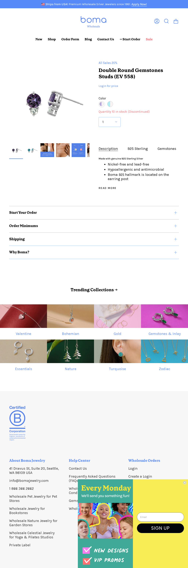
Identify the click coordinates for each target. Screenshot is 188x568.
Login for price (108, 86)
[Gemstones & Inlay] (164, 316)
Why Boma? (19, 252)
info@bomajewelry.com (29, 481)
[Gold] (117, 316)
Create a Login (140, 476)
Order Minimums (23, 226)
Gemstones (167, 149)
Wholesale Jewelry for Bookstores (27, 511)
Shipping (17, 239)
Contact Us (78, 468)
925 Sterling (138, 149)
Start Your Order (23, 212)
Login (133, 468)
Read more (108, 188)
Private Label (19, 545)
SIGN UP (160, 528)
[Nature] (70, 351)
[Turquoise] (117, 351)
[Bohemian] (70, 316)
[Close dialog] (185, 482)
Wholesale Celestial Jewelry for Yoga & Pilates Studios (32, 535)
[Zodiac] (164, 351)
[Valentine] (23, 316)
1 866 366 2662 (21, 488)
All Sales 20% (108, 63)
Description (108, 149)
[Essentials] (23, 351)
